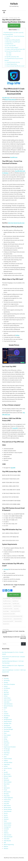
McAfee (17, 335)
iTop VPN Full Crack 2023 (7, 608)
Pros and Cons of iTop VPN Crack (12, 51)
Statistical (6, 819)
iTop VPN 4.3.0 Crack (7, 601)
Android (5, 686)
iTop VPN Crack (15, 601)
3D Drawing (6, 680)
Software (6, 817)
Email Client (6, 743)
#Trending (11, 17)
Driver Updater (7, 735)
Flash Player (7, 753)
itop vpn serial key (18, 621)
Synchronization (7, 823)
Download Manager (8, 729)
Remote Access (7, 807)
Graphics (6, 760)
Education (6, 741)
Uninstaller (6, 829)
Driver (5, 733)
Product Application (8, 797)
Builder (5, 708)
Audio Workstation (8, 704)
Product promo (7, 799)
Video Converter (7, 835)
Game (5, 757)
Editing (5, 739)
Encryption (6, 745)
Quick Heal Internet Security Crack (16, 223)
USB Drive (6, 833)
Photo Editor (7, 796)
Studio (5, 821)
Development (7, 725)
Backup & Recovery (8, 706)
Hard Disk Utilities (8, 762)
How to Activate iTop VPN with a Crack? (14, 66)
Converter (6, 713)
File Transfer (7, 751)
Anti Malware (7, 688)
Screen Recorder (7, 811)
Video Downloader (8, 837)
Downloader (7, 731)
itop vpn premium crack (7, 618)
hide (18, 29)
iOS (4, 770)
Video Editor (7, 839)
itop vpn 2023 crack (6, 598)
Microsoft (6, 778)
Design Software (8, 721)
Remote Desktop (8, 809)
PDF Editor (6, 794)
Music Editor (7, 784)
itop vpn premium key (17, 618)
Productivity (6, 801)
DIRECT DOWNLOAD (14, 595)
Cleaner (5, 712)
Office (5, 786)
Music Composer (8, 782)
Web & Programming (9, 844)
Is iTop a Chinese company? (11, 47)
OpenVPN (13, 468)
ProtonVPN (15, 428)
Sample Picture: (8, 43)
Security (6, 813)
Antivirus (6, 690)
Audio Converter (7, 700)
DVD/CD (6, 737)
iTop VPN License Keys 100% (11, 56)
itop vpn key (16, 608)
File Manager (7, 749)
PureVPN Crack (13, 157)
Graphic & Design (8, 758)
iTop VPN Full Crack (16, 606)
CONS (8, 55)
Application (6, 694)
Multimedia (6, 780)
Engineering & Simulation (10, 747)
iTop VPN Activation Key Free (12, 62)
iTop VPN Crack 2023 (7, 603)
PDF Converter (7, 792)
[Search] (23, 644)
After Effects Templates (9, 684)
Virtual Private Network (10, 99)
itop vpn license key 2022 (15, 611)
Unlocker (6, 831)
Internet (15, 17)
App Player (6, 692)
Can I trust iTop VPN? (10, 45)
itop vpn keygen (6, 611)
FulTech (14, 3)
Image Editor (7, 764)
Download (6, 569)
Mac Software (7, 774)
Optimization (7, 788)
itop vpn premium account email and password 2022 (12, 616)
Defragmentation (8, 719)
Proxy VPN (6, 803)
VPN (18, 17)
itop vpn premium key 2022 (8, 621)
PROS (8, 53)
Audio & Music (7, 698)
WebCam (6, 846)
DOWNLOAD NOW (14, 25)
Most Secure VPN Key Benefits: (12, 40)
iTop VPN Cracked (16, 603)
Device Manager (7, 727)
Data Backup (7, 715)
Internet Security (8, 768)
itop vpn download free (7, 606)
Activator (6, 682)
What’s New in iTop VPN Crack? (12, 42)
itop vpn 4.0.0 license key (16, 598)
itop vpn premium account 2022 (9, 613)
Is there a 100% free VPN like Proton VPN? (14, 49)
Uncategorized (7, 827)
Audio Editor (7, 702)
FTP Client (6, 755)
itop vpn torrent (6, 623)
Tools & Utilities (7, 825)
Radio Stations (7, 805)
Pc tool (5, 790)
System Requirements (10, 64)
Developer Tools (7, 723)
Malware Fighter (8, 776)
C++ (5, 710)
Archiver (6, 696)
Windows (6, 848)
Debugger (6, 717)
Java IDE (6, 772)
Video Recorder (7, 840)
